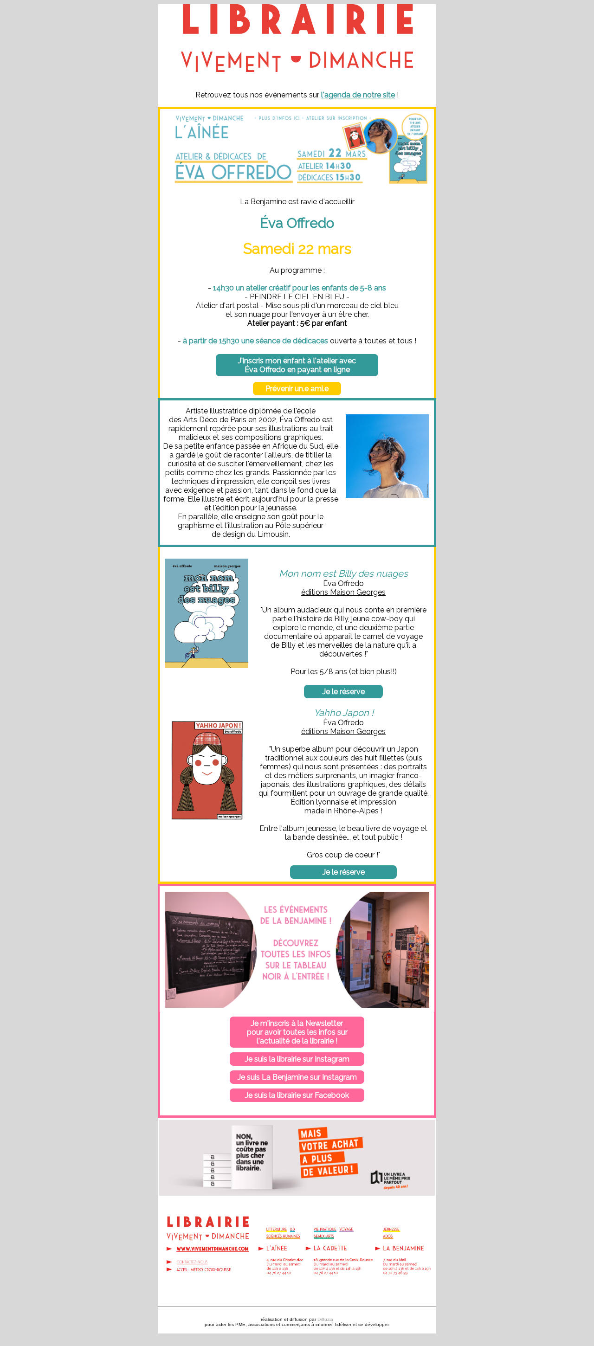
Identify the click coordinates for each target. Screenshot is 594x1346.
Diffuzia (325, 1319)
